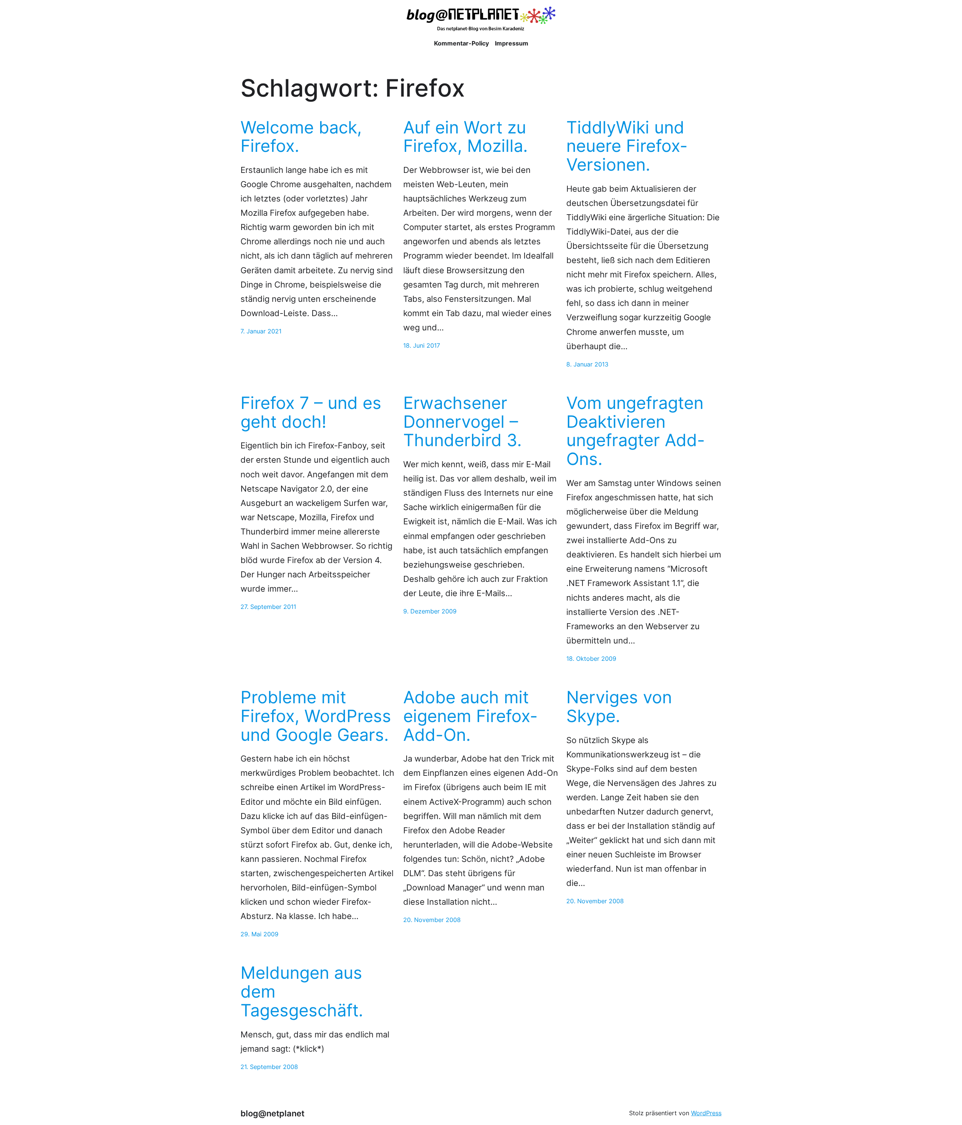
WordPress (706, 1113)
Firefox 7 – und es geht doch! (310, 412)
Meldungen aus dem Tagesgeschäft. (301, 991)
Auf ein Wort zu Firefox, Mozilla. (465, 137)
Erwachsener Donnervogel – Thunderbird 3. (462, 422)
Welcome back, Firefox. (301, 137)
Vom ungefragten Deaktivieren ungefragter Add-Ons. (635, 431)
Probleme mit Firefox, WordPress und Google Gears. (315, 716)
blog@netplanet (272, 1113)
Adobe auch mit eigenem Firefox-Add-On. (470, 716)
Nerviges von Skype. (619, 706)
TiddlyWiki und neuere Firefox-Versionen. (627, 146)
